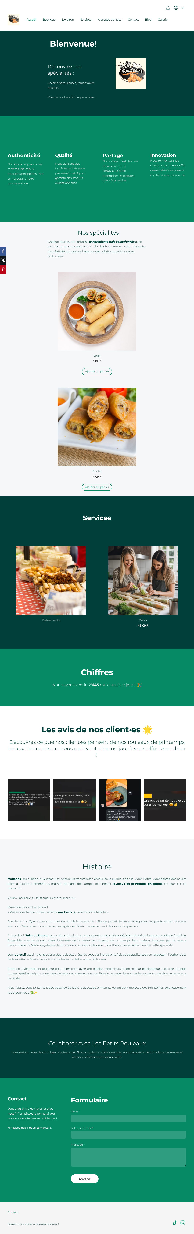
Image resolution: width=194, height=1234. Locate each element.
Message (78, 1144)
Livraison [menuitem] (68, 19)
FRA (181, 8)
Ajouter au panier (97, 371)
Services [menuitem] (85, 19)
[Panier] (168, 8)
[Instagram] (182, 1223)
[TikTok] (174, 1223)
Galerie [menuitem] (162, 19)
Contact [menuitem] (133, 19)
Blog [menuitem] (148, 19)
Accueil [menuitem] (31, 19)
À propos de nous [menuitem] (109, 19)
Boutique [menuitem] (49, 19)
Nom (75, 1111)
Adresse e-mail (82, 1128)
